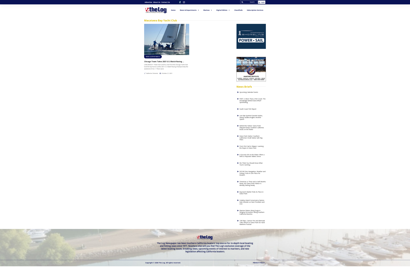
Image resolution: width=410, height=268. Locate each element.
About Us (156, 2)
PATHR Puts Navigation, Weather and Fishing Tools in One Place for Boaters (252, 173)
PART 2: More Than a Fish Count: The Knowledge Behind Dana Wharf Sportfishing (252, 100)
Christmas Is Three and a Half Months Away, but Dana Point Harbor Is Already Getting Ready (252, 183)
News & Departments (188, 10)
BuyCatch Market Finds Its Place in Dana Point (251, 193)
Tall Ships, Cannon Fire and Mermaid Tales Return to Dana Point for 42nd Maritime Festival (252, 222)
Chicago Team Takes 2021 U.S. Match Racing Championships (164, 62)
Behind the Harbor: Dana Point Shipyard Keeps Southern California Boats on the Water (251, 127)
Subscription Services (255, 10)
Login (263, 2)
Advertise (148, 2)
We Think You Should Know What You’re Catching (251, 164)
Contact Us (165, 2)
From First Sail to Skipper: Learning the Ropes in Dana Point (251, 147)
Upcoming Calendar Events (248, 92)
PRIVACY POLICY (259, 263)
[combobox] (249, 2)
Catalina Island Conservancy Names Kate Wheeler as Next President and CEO (251, 202)
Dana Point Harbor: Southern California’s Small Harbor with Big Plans (250, 138)
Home (173, 10)
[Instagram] (184, 2)
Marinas (206, 10)
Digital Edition (221, 10)
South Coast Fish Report (247, 109)
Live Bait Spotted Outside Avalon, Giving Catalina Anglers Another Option (251, 117)
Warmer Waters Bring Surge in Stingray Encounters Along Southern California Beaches (251, 212)
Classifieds (238, 10)
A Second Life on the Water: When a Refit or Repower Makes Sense (251, 155)
